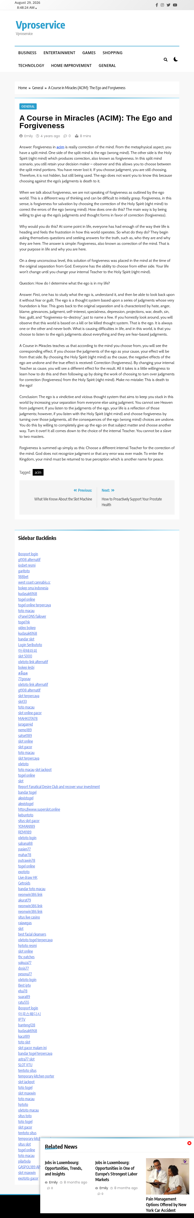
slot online (25, 741)
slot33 (22, 701)
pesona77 (25, 974)
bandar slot (26, 639)
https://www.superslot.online (39, 809)
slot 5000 (25, 656)
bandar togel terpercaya (35, 1053)
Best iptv (24, 985)
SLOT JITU (25, 1064)
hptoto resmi (27, 945)
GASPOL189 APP (30, 1167)
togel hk (24, 622)
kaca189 (24, 1036)
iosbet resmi (26, 565)
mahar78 (24, 854)
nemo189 (25, 729)
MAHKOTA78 (28, 718)
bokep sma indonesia (33, 588)
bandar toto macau (31, 888)
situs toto (25, 1115)
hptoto (23, 1104)
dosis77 (23, 968)
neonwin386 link (30, 894)
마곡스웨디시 (29, 1013)
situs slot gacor (29, 820)
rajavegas (25, 922)
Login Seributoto (30, 644)
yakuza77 (24, 962)
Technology (31, 65)
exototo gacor (28, 1178)
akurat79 (24, 900)
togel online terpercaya (34, 605)
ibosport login (28, 554)
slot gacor (25, 747)
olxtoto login (27, 837)
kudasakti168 (27, 593)
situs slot (24, 1144)
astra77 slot (26, 1059)
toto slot (24, 1042)
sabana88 (25, 843)
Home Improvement (71, 65)
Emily (28, 136)
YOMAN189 (26, 826)
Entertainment (59, 52)
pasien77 (24, 849)
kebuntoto (25, 815)
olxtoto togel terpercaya (35, 940)
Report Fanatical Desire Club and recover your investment (59, 786)
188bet (23, 576)
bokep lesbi (26, 667)
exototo (24, 871)
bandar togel (27, 792)
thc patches (26, 957)
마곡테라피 (27, 650)
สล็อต (23, 673)
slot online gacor (30, 712)
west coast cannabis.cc (34, 582)
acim (38, 472)
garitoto (24, 571)
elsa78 (22, 991)
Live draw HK (27, 877)
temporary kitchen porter (36, 1076)
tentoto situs (27, 1070)
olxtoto (23, 764)
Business (27, 52)
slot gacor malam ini (32, 1047)
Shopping (113, 52)
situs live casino (29, 917)
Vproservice (40, 24)
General (107, 65)
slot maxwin (27, 1093)
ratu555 (23, 1002)
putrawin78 (26, 860)
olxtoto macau (28, 1110)
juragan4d (25, 724)
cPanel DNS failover (32, 616)
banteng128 (26, 1025)
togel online (26, 599)
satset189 (25, 735)
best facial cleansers (32, 934)
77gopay (24, 678)
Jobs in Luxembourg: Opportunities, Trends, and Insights (63, 1168)
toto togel (25, 1087)
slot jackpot (43, 769)
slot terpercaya (28, 695)
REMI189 (24, 832)
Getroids (24, 883)
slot (20, 781)
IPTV (21, 1019)
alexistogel (25, 798)
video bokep (27, 627)
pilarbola (24, 1161)
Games (89, 52)
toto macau (26, 610)
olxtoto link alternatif (33, 661)
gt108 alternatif (29, 559)
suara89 (24, 996)
